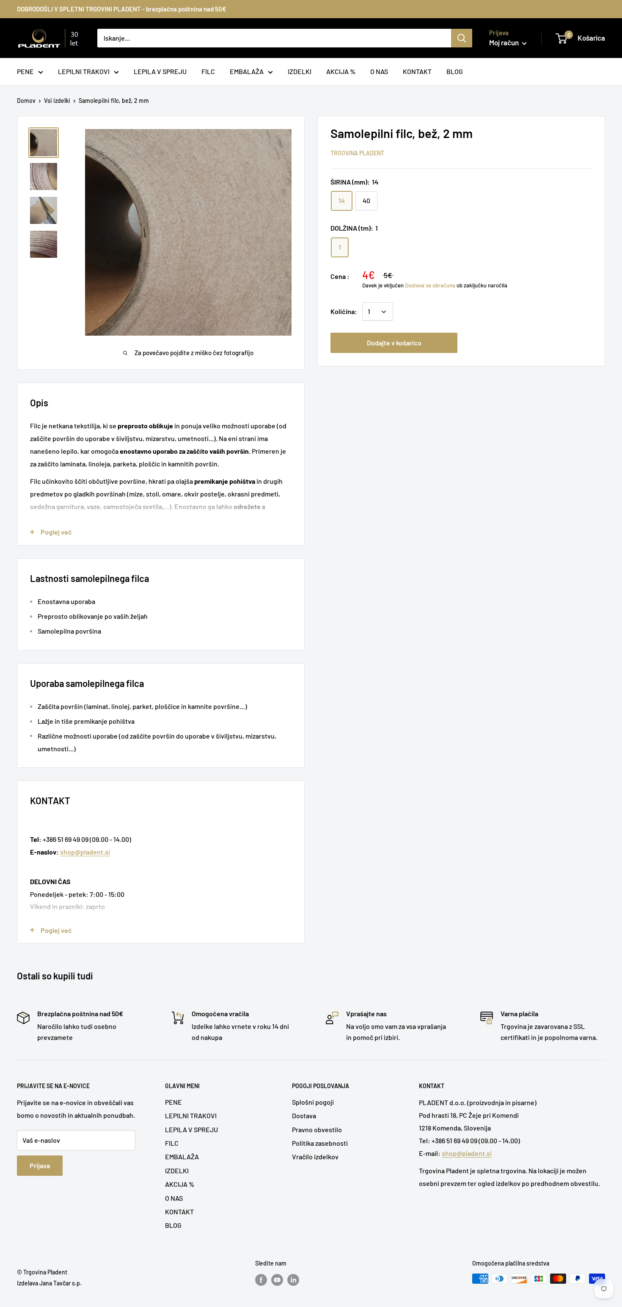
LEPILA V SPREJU (191, 1129)
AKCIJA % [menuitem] (340, 71)
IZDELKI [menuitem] (299, 71)
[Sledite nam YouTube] (277, 1279)
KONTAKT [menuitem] (417, 71)
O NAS (174, 1198)
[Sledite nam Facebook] (261, 1279)
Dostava (304, 1115)
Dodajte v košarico (394, 343)
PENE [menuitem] (25, 71)
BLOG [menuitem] (454, 71)
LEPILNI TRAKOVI (191, 1115)
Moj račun (504, 42)
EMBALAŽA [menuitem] (247, 71)
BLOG (173, 1225)
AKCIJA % (179, 1184)
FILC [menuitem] (208, 71)
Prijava (40, 1165)
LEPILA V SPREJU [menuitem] (160, 71)
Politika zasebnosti (320, 1143)
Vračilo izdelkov (315, 1157)
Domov (26, 100)
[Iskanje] (461, 38)
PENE (173, 1102)
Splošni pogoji (313, 1102)
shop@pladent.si (85, 852)
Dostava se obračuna (430, 285)
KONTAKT (179, 1212)
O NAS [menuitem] (379, 71)
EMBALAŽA (182, 1157)
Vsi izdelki (57, 100)
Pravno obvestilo (317, 1129)
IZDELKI (177, 1170)
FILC (172, 1143)
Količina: (343, 312)
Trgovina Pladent (357, 153)
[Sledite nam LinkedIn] (293, 1279)
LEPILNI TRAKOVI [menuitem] (84, 71)
